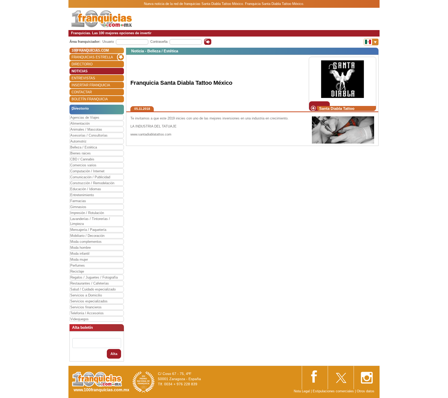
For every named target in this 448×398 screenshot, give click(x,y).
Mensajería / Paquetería (88, 230)
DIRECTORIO (82, 64)
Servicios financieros (86, 307)
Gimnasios (78, 207)
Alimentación (80, 123)
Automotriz (78, 141)
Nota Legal (302, 391)
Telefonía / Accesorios (87, 313)
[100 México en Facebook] (314, 376)
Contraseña (158, 42)
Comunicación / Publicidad (90, 177)
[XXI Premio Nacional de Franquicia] (143, 382)
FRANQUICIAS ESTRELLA (92, 57)
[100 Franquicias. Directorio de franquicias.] (101, 18)
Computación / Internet (87, 171)
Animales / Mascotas (86, 129)
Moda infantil (79, 253)
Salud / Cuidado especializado (93, 289)
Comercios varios (83, 165)
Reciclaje (77, 271)
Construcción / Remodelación (92, 183)
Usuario (108, 42)
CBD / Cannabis (82, 159)
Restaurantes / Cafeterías (89, 283)
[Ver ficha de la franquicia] (342, 79)
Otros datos (365, 391)
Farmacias (78, 201)
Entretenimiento (82, 195)
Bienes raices (80, 153)
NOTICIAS (80, 71)
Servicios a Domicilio (86, 295)
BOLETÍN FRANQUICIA (90, 99)
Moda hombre (80, 248)
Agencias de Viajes (84, 117)
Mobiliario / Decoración (87, 236)
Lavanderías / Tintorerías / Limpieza (90, 221)
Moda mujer (79, 259)
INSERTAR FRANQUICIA (91, 85)
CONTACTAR (82, 92)
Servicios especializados (89, 301)
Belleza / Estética (83, 147)
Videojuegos (79, 319)
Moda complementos (86, 242)
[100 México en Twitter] (340, 376)
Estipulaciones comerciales (334, 391)
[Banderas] (371, 42)
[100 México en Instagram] (366, 376)
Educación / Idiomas (85, 189)
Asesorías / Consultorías (89, 135)
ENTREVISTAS (83, 78)
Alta (113, 354)
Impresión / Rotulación (87, 213)
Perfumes (77, 265)
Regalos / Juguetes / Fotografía (94, 277)
